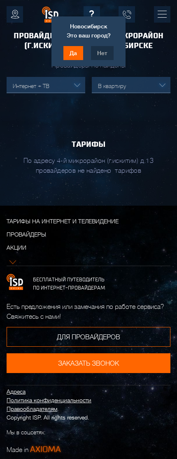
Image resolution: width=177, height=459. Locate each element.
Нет (102, 53)
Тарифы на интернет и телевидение (63, 221)
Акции (16, 247)
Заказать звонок (88, 363)
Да (73, 53)
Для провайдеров (88, 337)
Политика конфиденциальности (49, 400)
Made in (34, 449)
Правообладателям (32, 409)
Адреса (16, 391)
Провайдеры (26, 234)
